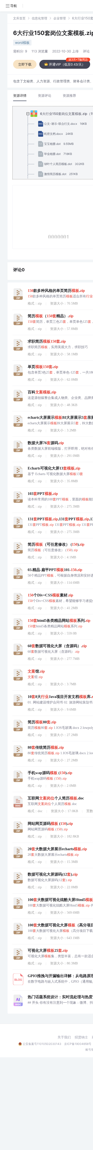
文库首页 (19, 18)
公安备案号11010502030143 (42, 1044)
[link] (19, 18)
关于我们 (64, 1037)
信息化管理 (39, 18)
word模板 (22, 42)
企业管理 (59, 18)
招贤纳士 (81, 1037)
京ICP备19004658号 (77, 1044)
